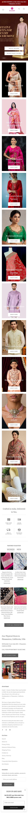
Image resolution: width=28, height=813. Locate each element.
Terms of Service (6, 755)
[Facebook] (2, 730)
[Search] (20, 9)
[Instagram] (6, 730)
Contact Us (5, 753)
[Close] (25, 790)
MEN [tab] (19, 549)
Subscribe (14, 807)
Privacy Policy (6, 744)
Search (4, 739)
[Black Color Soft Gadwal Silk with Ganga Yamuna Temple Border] (20, 596)
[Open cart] (25, 9)
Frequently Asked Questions (9, 761)
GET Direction (13, 53)
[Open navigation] (3, 9)
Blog (3, 758)
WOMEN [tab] (11, 549)
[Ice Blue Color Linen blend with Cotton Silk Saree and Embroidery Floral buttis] (20, 561)
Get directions (10, 655)
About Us (4, 741)
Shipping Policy (6, 750)
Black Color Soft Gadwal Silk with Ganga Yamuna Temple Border (20, 608)
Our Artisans (5, 764)
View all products (14, 625)
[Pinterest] (10, 730)
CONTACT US (14, 48)
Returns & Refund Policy (8, 747)
